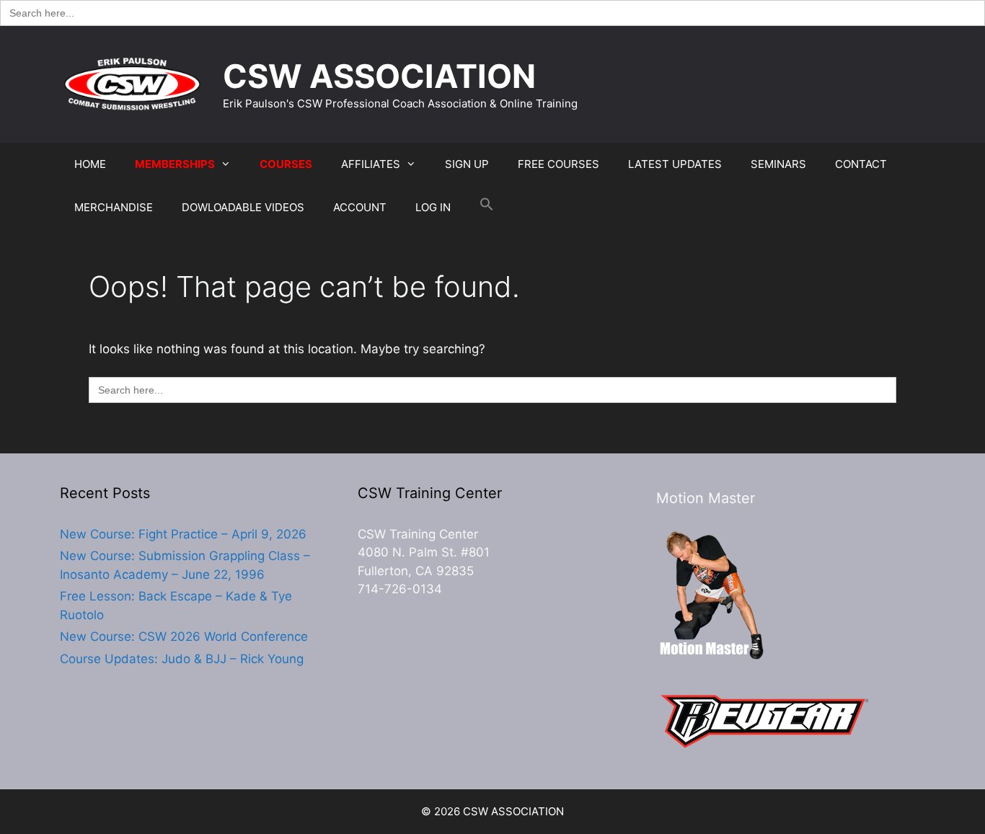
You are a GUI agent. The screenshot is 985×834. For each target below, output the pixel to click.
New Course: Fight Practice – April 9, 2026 (183, 534)
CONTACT (861, 164)
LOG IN (433, 207)
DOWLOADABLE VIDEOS (243, 207)
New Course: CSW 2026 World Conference (184, 636)
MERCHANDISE (113, 207)
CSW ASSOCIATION (379, 76)
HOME (90, 164)
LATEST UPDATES (675, 164)
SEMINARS (778, 164)
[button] (486, 207)
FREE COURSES (558, 164)
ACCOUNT (360, 207)
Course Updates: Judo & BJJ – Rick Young (182, 659)
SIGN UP (467, 164)
